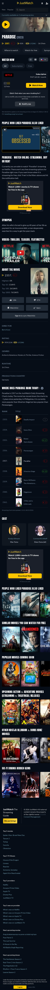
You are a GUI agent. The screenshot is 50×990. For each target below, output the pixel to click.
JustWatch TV (8, 898)
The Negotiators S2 (10, 966)
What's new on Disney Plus (13, 919)
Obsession (7, 848)
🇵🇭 (42, 59)
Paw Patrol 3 (8, 938)
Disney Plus (7, 895)
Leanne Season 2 (9, 972)
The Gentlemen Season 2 (12, 959)
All (5, 66)
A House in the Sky (10, 944)
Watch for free (31, 50)
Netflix (5, 885)
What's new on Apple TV (12, 916)
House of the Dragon (11, 860)
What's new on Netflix (11, 910)
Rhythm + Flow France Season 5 (15, 969)
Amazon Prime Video (11, 888)
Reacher (6, 867)
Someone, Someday (10, 870)
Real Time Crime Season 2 (12, 962)
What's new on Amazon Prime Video (16, 913)
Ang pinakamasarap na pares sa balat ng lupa (19, 934)
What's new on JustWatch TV (14, 923)
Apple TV (6, 891)
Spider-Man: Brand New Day (14, 835)
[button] (11, 674)
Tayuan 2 (6, 838)
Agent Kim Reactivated (11, 873)
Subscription (17, 66)
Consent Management (32, 817)
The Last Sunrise (9, 941)
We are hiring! (10, 821)
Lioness (6, 863)
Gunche (6, 845)
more (26, 148)
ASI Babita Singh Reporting (13, 947)
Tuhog (5, 842)
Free (30, 66)
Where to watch (11, 50)
